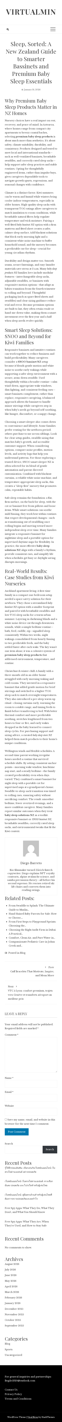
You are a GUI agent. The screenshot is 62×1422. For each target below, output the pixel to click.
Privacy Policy (13, 1394)
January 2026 (13, 1303)
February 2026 (13, 1297)
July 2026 (10, 1269)
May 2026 (10, 1281)
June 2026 (11, 1275)
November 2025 (14, 1314)
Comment (11, 1034)
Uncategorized (13, 1355)
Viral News (33, 1417)
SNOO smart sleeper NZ (37, 462)
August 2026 (12, 1264)
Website (9, 1105)
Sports (9, 1349)
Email (9, 1092)
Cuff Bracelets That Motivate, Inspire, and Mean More (32, 971)
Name (9, 1078)
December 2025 (14, 1309)
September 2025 (14, 1325)
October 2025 (13, 1320)
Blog (22, 952)
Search (9, 1143)
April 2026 (11, 1286)
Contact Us (11, 1389)
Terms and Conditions (18, 1398)
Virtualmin (31, 12)
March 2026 (12, 1292)
